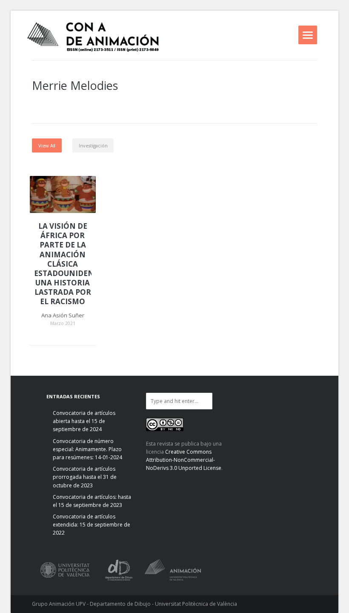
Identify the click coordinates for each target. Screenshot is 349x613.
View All (46, 145)
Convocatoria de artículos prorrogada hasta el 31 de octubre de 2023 (85, 477)
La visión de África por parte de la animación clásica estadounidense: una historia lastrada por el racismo (63, 264)
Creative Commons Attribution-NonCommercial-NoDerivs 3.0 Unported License (183, 460)
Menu (307, 35)
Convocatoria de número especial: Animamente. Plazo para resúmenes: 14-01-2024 (87, 449)
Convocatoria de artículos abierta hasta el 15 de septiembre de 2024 (84, 421)
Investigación (93, 145)
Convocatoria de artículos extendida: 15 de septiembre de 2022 (91, 524)
